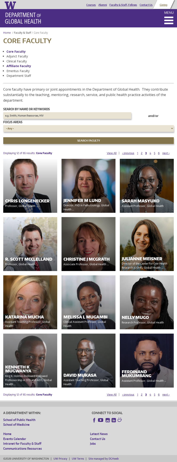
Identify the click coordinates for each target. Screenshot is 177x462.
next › (165, 153)
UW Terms (78, 458)
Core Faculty (16, 51)
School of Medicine (16, 424)
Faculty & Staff (22, 33)
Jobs (93, 443)
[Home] (23, 18)
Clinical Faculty (16, 61)
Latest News (99, 434)
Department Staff (18, 76)
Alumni (102, 5)
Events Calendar (14, 439)
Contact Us (146, 5)
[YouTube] (101, 420)
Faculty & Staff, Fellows (123, 5)
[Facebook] (94, 420)
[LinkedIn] (113, 420)
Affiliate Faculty (18, 66)
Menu (169, 12)
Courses (91, 5)
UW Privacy (60, 458)
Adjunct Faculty (17, 56)
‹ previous (128, 153)
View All (112, 153)
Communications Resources (22, 448)
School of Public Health (19, 420)
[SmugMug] (120, 420)
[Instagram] (107, 420)
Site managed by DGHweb (103, 458)
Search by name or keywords (26, 109)
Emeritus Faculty (18, 71)
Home (7, 33)
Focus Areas (12, 122)
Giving (163, 5)
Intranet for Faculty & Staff (22, 443)
